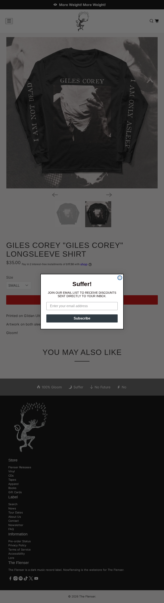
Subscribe (82, 318)
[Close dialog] (120, 278)
